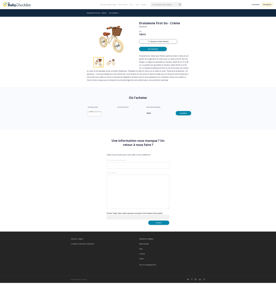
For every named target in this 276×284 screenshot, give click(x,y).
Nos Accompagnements (147, 265)
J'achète (183, 113)
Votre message (111, 173)
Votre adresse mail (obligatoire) (116, 160)
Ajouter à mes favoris (159, 41)
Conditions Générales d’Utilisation (82, 244)
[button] (255, 4)
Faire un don (144, 244)
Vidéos (141, 259)
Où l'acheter (153, 49)
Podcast (142, 254)
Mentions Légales (77, 239)
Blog (141, 249)
